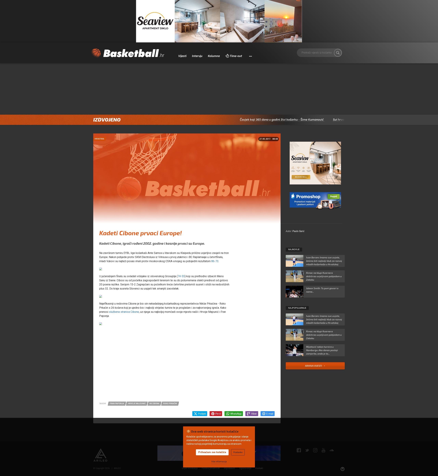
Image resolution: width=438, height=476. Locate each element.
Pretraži (338, 53)
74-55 (181, 276)
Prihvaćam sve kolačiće (212, 452)
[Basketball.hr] (127, 53)
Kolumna (214, 55)
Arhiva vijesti (314, 365)
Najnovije (294, 249)
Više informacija (219, 461)
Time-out (236, 55)
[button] (250, 56)
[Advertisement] (219, 89)
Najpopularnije (297, 308)
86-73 (214, 261)
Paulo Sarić (298, 231)
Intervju (197, 55)
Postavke (237, 452)
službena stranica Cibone (124, 311)
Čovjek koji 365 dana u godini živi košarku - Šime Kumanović (262, 119)
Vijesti (182, 55)
